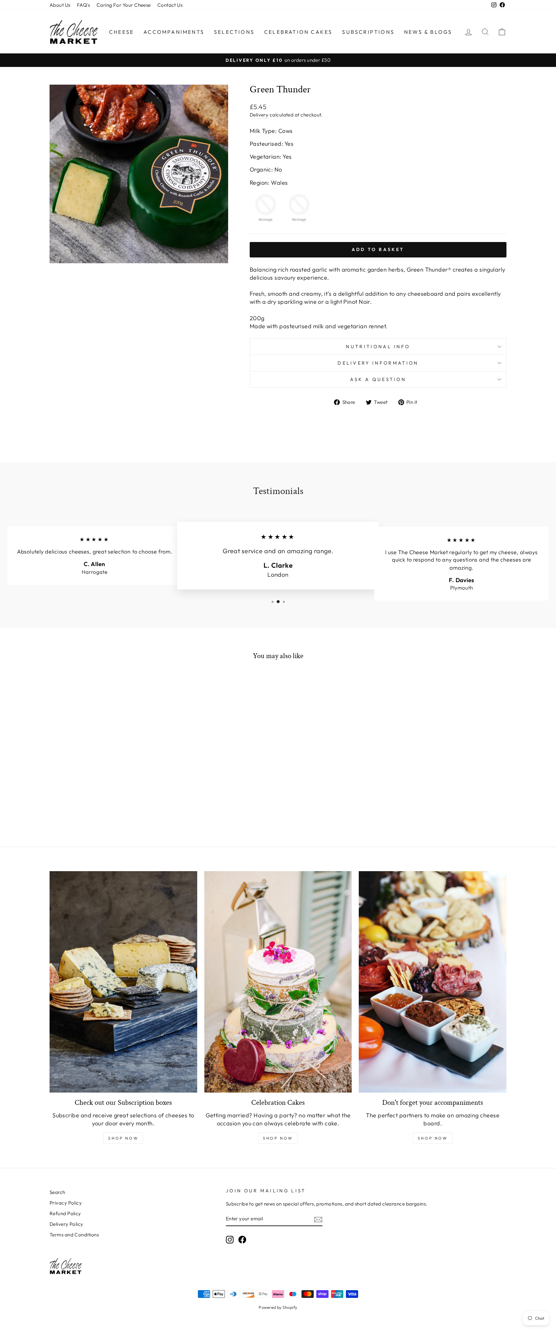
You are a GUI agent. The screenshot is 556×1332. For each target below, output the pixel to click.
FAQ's (83, 5)
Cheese (121, 32)
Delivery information (378, 363)
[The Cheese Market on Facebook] (242, 1240)
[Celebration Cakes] (278, 982)
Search (57, 1192)
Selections (234, 32)
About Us (60, 5)
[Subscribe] (318, 1219)
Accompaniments (174, 32)
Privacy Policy (66, 1203)
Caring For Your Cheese (124, 5)
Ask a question (378, 379)
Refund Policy (65, 1213)
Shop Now (123, 1138)
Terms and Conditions (74, 1235)
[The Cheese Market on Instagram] (230, 1240)
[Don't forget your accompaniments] (432, 982)
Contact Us (170, 5)
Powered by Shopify (278, 1307)
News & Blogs (428, 32)
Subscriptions (368, 32)
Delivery (259, 115)
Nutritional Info (378, 346)
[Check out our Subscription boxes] (123, 982)
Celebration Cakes (298, 32)
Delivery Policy (66, 1224)
